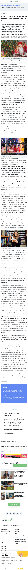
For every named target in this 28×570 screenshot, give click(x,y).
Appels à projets (4, 542)
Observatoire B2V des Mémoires (11, 5)
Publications (18, 531)
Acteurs (7, 465)
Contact (16, 543)
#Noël (13, 451)
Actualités (3, 540)
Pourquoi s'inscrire (5, 535)
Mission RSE (3, 546)
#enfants (3, 451)
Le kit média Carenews (6, 548)
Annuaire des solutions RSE (20, 536)
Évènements (17, 533)
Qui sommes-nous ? (5, 531)
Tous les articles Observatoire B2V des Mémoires (13, 430)
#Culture (3, 13)
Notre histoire (4, 529)
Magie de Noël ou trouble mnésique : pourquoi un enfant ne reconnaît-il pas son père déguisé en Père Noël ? (14, 446)
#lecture (9, 451)
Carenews (20, 465)
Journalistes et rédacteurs (20, 541)
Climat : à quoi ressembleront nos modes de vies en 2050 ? (20, 483)
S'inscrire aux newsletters (20, 539)
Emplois (17, 529)
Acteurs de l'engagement (6, 537)
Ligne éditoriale (4, 533)
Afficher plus (14, 504)
